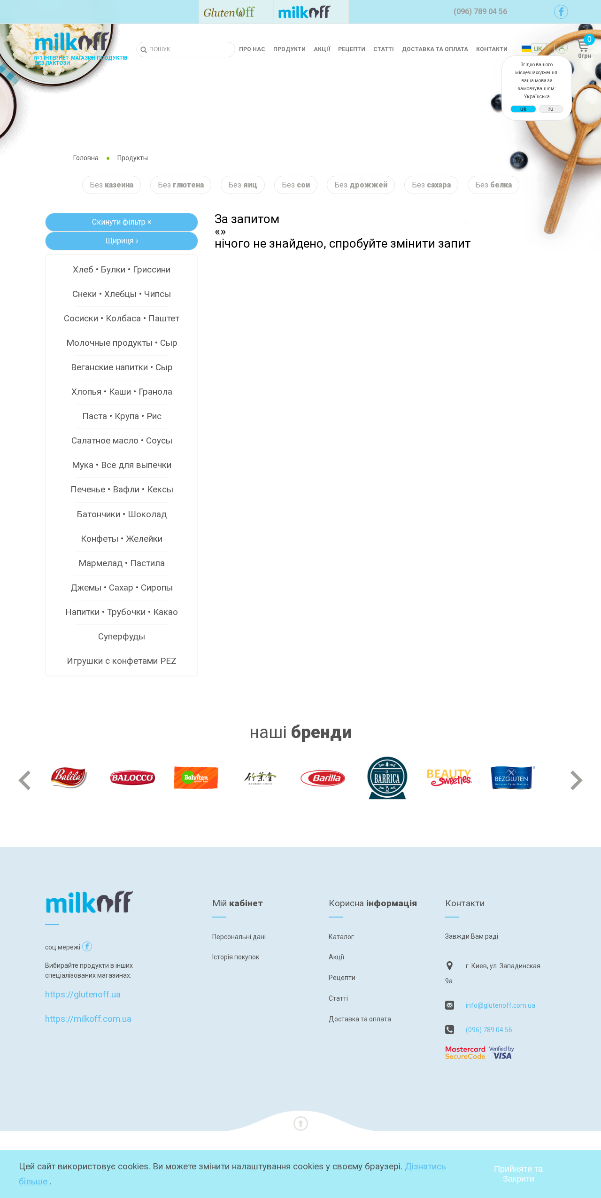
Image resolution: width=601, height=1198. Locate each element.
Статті (383, 49)
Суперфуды (121, 636)
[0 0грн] (572, 49)
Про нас (252, 49)
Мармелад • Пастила (121, 563)
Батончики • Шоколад (122, 514)
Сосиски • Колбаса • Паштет (121, 318)
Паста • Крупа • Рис (122, 416)
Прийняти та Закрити (518, 1173)
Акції (322, 49)
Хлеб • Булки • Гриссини (121, 269)
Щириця (122, 241)
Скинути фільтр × (122, 222)
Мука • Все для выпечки (121, 464)
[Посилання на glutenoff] (236, 11)
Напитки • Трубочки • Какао (121, 612)
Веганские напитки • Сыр (122, 367)
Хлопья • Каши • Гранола (121, 391)
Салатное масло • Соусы (121, 440)
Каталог (341, 937)
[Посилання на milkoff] (311, 11)
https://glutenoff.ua (83, 994)
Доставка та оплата (435, 49)
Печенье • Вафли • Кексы (121, 489)
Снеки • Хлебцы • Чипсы (121, 293)
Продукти (289, 49)
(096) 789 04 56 (489, 1030)
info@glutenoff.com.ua (500, 1005)
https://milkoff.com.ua (88, 1018)
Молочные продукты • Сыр (121, 342)
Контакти (492, 49)
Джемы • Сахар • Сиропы (121, 587)
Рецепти (351, 49)
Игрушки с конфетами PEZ (122, 660)
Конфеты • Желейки (121, 538)
